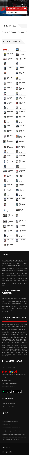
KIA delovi (10, 270)
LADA (15, 303)
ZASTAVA (6, 311)
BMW (12, 298)
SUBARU (9, 310)
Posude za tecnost (22, 350)
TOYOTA (21, 310)
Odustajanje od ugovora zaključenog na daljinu (13, 431)
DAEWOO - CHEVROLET (16, 300)
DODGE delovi (17, 265)
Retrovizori (5, 355)
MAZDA (13, 305)
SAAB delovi (21, 278)
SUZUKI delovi (16, 282)
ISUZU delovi (9, 268)
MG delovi (21, 273)
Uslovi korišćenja (6, 418)
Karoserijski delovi (11, 354)
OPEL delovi (24, 275)
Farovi (12, 352)
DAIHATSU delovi (9, 265)
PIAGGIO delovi (14, 277)
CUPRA (5, 300)
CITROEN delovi (14, 261)
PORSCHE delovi (23, 277)
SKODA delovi (9, 280)
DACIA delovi (12, 263)
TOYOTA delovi (5, 283)
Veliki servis (24, 324)
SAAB (13, 308)
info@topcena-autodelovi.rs (10, 383)
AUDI (9, 298)
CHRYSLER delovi (6, 261)
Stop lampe (17, 352)
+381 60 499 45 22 (14, 8)
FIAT (7, 301)
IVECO (3, 303)
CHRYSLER (16, 298)
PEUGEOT (16, 306)
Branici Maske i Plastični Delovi (10, 349)
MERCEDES (18, 305)
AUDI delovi (16, 260)
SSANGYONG (4, 310)
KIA (13, 303)
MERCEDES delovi (14, 273)
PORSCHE (25, 306)
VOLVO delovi (13, 283)
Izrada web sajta (17, 446)
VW (2, 311)
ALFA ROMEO (5, 298)
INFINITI (21, 301)
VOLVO (25, 310)
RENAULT (4, 308)
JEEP (11, 303)
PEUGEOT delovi (6, 277)
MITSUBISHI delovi (10, 275)
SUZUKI (13, 310)
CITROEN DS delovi (22, 261)
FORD (9, 301)
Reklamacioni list (6, 424)
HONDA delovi (12, 266)
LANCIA (18, 303)
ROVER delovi (13, 278)
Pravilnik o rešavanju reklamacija (10, 421)
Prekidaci (19, 354)
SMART (25, 308)
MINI (26, 305)
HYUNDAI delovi (19, 266)
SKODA (20, 308)
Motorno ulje (5, 324)
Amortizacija (17, 345)
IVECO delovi (16, 268)
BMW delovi (24, 260)
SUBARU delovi (9, 282)
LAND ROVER (24, 303)
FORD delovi (5, 266)
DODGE (3, 301)
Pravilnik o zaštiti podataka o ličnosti (11, 427)
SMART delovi (17, 280)
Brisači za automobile (11, 350)
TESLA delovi (24, 282)
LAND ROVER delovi (6, 271)
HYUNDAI (17, 301)
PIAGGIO (20, 306)
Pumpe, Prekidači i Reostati (8, 337)
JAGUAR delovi (23, 268)
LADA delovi (17, 270)
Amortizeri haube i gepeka (8, 326)
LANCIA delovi (23, 270)
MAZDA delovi (5, 273)
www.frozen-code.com (9, 386)
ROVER (8, 308)
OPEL (12, 306)
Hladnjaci (24, 354)
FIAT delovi (24, 265)
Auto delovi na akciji (19, 344)
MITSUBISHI (4, 306)
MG (23, 305)
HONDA (13, 301)
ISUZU (25, 301)
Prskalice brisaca (6, 352)
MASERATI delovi (23, 271)
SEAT (17, 308)
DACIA (9, 300)
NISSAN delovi (17, 275)
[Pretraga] (25, 12)
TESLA (17, 310)
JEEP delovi (4, 270)
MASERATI (8, 305)
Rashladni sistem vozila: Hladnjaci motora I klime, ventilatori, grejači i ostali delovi (14, 339)
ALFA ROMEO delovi (7, 260)
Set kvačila (17, 324)
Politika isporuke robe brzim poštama (11, 439)
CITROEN (21, 298)
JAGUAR (7, 303)
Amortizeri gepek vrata (20, 347)
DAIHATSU (25, 300)
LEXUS (3, 305)
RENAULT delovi (5, 278)
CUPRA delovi (5, 263)
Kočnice (12, 324)
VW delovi (19, 283)
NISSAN (8, 306)
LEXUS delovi (15, 271)
